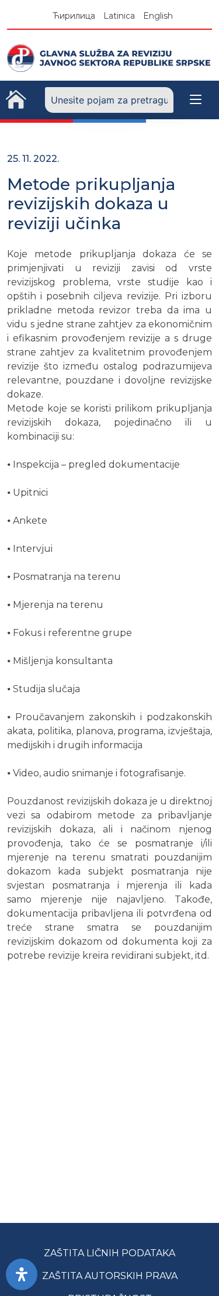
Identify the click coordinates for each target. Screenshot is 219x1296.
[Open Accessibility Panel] (21, 1274)
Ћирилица (74, 16)
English (158, 16)
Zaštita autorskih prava (110, 1275)
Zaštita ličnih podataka (109, 1253)
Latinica (119, 16)
